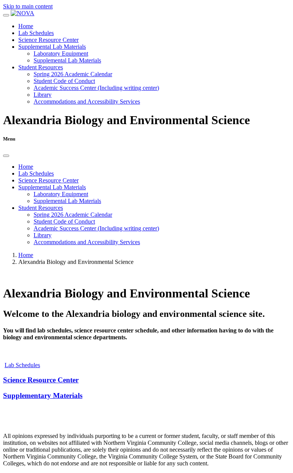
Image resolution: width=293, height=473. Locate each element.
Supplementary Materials (42, 395)
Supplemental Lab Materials (67, 60)
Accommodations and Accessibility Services (87, 101)
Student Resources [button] (40, 67)
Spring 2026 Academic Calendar (73, 74)
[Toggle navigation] (6, 15)
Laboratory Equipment (61, 53)
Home (25, 26)
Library (43, 94)
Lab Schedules (36, 33)
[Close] (6, 156)
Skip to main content (28, 6)
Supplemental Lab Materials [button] (52, 46)
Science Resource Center (48, 40)
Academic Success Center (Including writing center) (96, 88)
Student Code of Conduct (64, 81)
